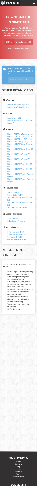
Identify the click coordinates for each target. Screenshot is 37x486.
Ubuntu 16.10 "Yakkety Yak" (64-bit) (19, 139)
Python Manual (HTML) (15, 232)
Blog (18, 467)
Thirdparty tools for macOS (17, 207)
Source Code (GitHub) (15, 195)
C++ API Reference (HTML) (17, 239)
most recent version (14, 33)
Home (18, 462)
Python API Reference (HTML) (18, 234)
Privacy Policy (18, 477)
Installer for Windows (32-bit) (18, 107)
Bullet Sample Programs (16, 221)
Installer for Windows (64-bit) (18, 105)
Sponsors (18, 472)
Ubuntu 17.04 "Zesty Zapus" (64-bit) (20, 134)
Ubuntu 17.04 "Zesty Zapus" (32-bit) (20, 137)
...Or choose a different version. (18, 49)
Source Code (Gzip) (14, 193)
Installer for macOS (14, 118)
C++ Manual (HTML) (14, 237)
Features (18, 464)
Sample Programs (13, 219)
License (18, 469)
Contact (18, 474)
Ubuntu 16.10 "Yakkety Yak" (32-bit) (19, 142)
